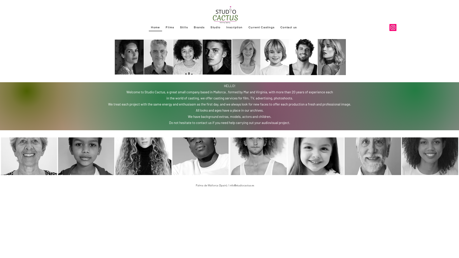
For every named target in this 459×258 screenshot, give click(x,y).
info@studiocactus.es (242, 185)
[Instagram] (392, 27)
